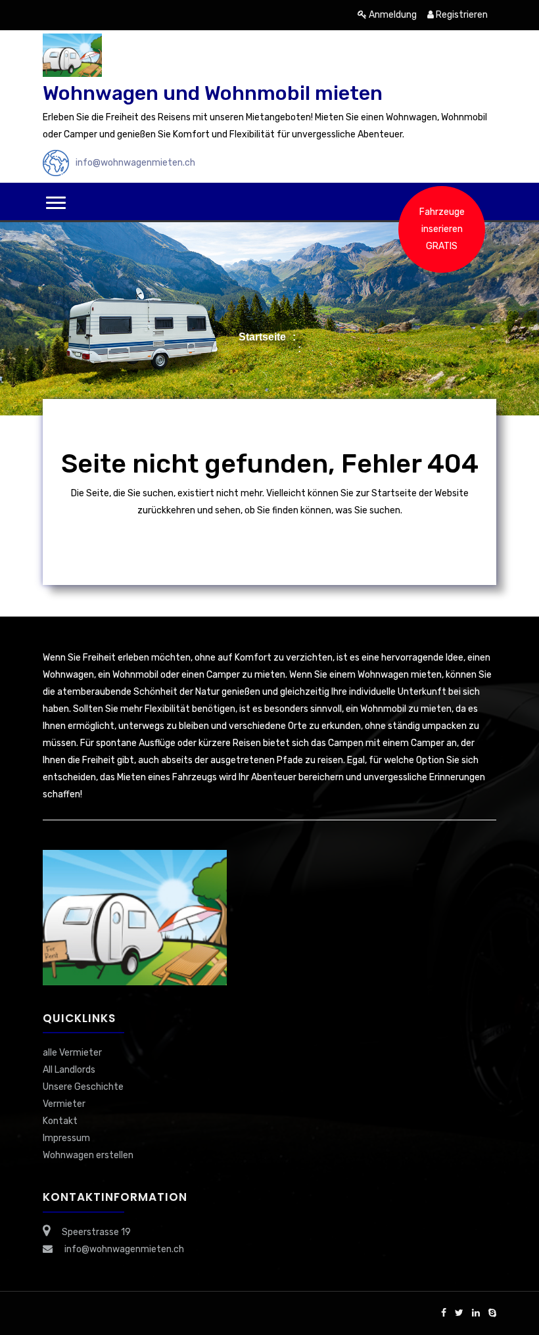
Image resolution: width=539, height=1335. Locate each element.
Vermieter (64, 1104)
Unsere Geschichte (83, 1086)
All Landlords (69, 1069)
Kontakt (60, 1121)
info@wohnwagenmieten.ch (135, 162)
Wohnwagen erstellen (88, 1155)
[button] (55, 203)
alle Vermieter (72, 1052)
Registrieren (461, 14)
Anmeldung (392, 14)
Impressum (66, 1138)
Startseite (262, 336)
